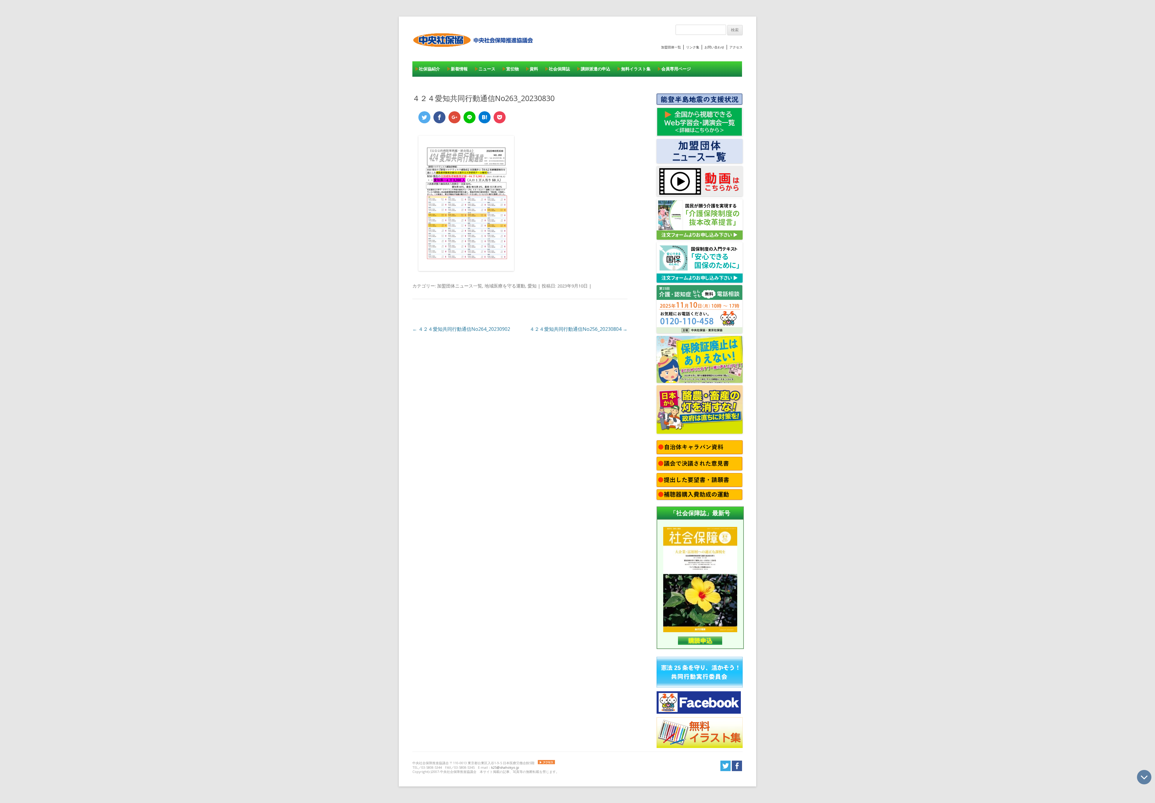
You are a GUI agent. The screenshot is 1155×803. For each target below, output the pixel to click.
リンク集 (692, 47)
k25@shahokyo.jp (505, 767)
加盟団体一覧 (671, 47)
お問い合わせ (714, 47)
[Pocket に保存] (500, 117)
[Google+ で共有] (454, 117)
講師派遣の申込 (595, 69)
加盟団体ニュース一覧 (459, 286)
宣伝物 (512, 69)
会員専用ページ (676, 69)
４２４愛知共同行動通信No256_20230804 (578, 329)
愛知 (532, 286)
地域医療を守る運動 (505, 286)
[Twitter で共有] (424, 117)
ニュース (487, 69)
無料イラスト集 (636, 69)
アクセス (736, 47)
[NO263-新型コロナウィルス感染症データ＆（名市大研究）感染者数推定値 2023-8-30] (466, 269)
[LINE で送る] (470, 117)
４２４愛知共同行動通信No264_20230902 (461, 329)
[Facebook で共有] (439, 117)
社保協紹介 (429, 69)
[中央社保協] (474, 52)
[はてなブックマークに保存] (485, 117)
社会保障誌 (559, 69)
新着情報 (459, 69)
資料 (534, 69)
